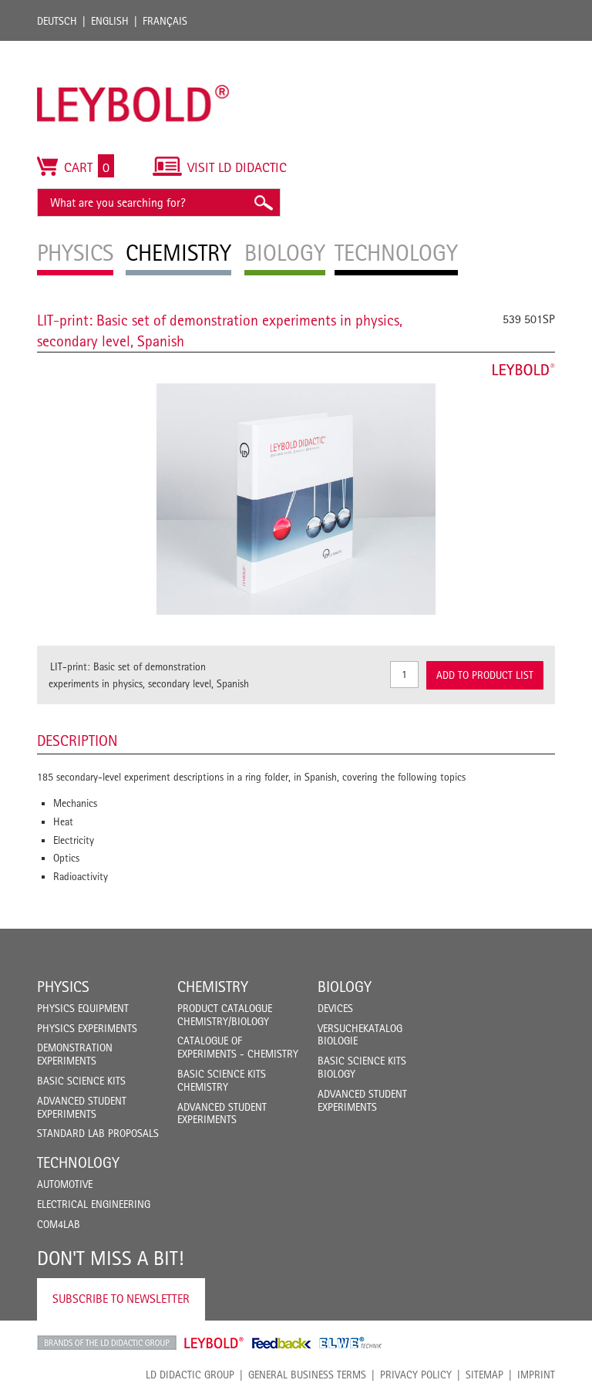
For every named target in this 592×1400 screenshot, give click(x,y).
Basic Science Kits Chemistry (221, 1080)
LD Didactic (107, 1343)
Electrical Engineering (93, 1204)
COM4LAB (58, 1224)
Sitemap (484, 1374)
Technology (78, 1162)
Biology (345, 986)
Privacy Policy (416, 1374)
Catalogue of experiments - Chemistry (237, 1047)
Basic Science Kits (81, 1080)
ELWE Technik (350, 1343)
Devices (335, 1008)
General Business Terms (307, 1374)
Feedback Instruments (281, 1343)
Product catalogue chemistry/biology (224, 1014)
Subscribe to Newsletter (121, 1298)
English (110, 21)
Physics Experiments (87, 1028)
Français (165, 21)
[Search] (263, 202)
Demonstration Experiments (75, 1054)
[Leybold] (133, 48)
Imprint (536, 1374)
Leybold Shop (214, 1343)
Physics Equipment (83, 1008)
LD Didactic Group (190, 1374)
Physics (63, 986)
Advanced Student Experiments (81, 1107)
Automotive (64, 1184)
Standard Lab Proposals (98, 1133)
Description (77, 740)
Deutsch (57, 21)
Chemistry (212, 986)
